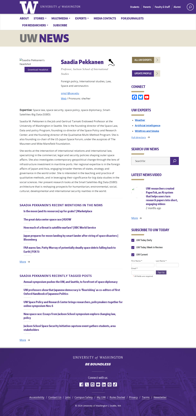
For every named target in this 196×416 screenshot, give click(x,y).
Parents (147, 6)
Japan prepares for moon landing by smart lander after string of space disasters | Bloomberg (71, 237)
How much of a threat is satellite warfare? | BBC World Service (60, 227)
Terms (146, 397)
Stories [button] (39, 18)
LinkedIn (104, 384)
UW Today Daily (144, 240)
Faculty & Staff (162, 6)
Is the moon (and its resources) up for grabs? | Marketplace (58, 211)
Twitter (87, 384)
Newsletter (160, 397)
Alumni (177, 6)
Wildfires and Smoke (147, 131)
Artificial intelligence (147, 125)
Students (134, 6)
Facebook (81, 384)
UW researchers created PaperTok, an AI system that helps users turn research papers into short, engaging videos (162, 198)
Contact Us (54, 397)
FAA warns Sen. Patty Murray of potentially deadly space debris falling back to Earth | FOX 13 (70, 249)
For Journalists (132, 18)
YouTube (98, 384)
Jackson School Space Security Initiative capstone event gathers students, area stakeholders (70, 327)
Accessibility (36, 397)
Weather (140, 120)
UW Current (142, 254)
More (23, 261)
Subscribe (60, 25)
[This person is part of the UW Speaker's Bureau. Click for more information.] (111, 61)
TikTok (115, 384)
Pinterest (109, 384)
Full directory (138, 137)
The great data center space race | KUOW (47, 219)
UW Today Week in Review (149, 247)
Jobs (68, 397)
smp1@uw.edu (70, 93)
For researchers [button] (34, 25)
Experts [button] (81, 18)
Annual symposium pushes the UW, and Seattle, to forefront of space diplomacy (71, 281)
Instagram (92, 384)
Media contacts (105, 18)
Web (63, 98)
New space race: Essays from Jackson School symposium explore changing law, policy (70, 315)
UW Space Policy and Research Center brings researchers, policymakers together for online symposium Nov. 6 (73, 304)
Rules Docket (117, 397)
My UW (101, 397)
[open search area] (190, 7)
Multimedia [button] (59, 18)
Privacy (133, 397)
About (24, 18)
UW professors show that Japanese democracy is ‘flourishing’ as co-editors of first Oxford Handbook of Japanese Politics (72, 291)
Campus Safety (84, 397)
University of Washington (30, 7)
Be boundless (98, 364)
